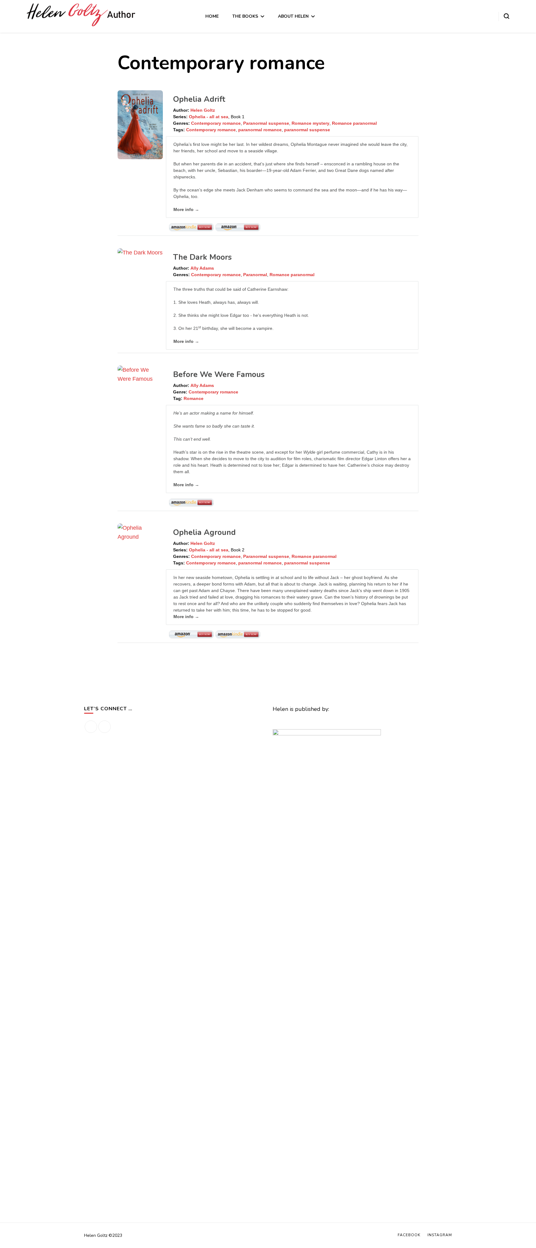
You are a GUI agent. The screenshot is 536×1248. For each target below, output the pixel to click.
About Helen (293, 16)
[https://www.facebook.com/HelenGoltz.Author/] (91, 727)
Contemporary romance (216, 123)
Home (212, 16)
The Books (245, 16)
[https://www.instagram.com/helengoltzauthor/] (104, 727)
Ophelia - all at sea (208, 116)
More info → (186, 209)
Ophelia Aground (204, 532)
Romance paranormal (354, 123)
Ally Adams (202, 268)
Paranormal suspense (266, 123)
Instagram (439, 1234)
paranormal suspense (307, 129)
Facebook (409, 1234)
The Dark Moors (202, 257)
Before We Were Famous (219, 374)
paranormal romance (260, 129)
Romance (193, 398)
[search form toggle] (506, 16)
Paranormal (255, 274)
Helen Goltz (202, 110)
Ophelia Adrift (199, 99)
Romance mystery (310, 123)
